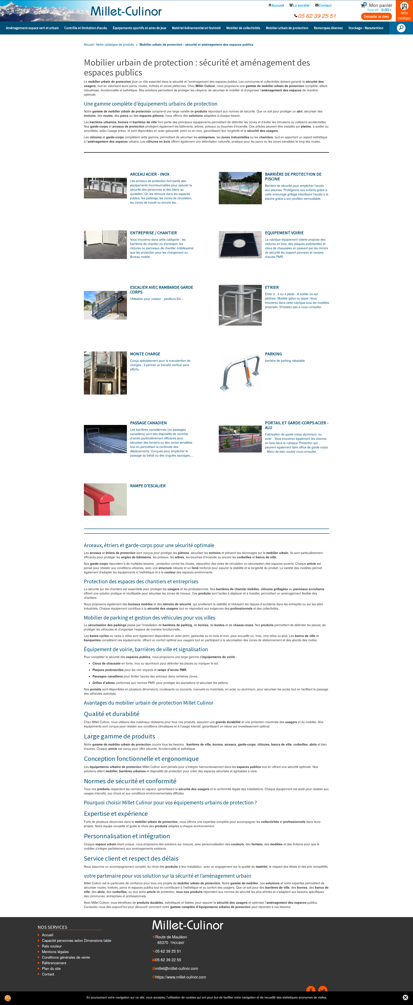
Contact (48, 974)
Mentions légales (55, 951)
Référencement (54, 962)
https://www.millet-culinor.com (180, 977)
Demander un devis (376, 16)
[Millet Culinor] (126, 10)
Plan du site (51, 968)
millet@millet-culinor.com (176, 968)
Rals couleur (52, 946)
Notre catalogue (404, 15)
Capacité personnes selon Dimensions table (76, 940)
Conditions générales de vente (66, 957)
